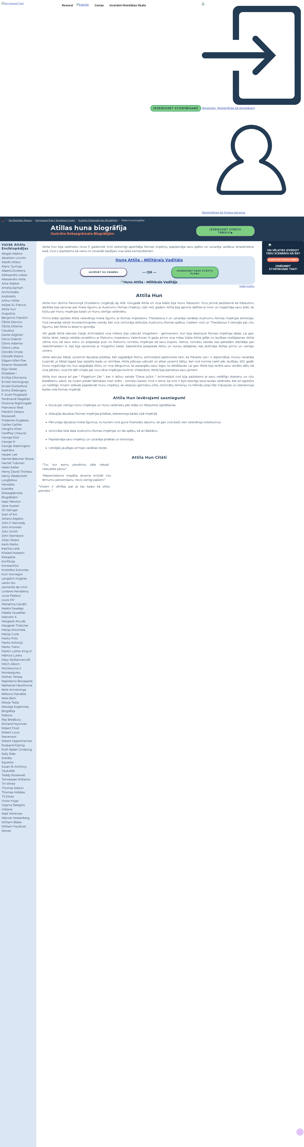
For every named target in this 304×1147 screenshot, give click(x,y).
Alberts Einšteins (13, 270)
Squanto (8, 762)
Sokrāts (7, 758)
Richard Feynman (14, 724)
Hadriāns (8, 450)
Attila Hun (9, 309)
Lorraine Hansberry (15, 591)
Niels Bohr (9, 698)
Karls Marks (10, 544)
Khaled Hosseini (13, 553)
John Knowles (12, 527)
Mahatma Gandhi (14, 604)
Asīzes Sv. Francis (14, 305)
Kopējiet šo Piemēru (103, 272)
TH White (8, 784)
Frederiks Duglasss (15, 420)
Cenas (99, 5)
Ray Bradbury (11, 719)
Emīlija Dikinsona (14, 377)
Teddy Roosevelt (13, 775)
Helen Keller (10, 467)
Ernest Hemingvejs (15, 382)
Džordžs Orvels (12, 352)
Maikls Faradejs (13, 608)
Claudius (8, 330)
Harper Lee (9, 454)
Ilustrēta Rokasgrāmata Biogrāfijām (98, 220)
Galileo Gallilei (12, 424)
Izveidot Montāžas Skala (128, 5)
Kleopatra (8, 557)
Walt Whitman (12, 813)
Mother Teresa (12, 677)
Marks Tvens (10, 647)
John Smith (10, 531)
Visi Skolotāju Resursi (20, 220)
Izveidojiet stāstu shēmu (283, 260)
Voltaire (7, 809)
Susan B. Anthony (14, 766)
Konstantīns (10, 565)
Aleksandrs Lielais (14, 275)
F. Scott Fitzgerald (14, 394)
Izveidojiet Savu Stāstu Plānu (195, 272)
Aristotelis (9, 296)
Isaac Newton (11, 501)
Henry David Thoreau (17, 471)
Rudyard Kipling (13, 745)
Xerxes (6, 831)
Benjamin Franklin (15, 318)
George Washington (16, 446)
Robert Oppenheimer (17, 741)
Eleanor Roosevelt (14, 365)
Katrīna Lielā (10, 548)
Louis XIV (8, 600)
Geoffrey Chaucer (14, 433)
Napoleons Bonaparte (17, 681)
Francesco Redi (12, 407)
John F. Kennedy (13, 523)
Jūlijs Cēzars (10, 540)
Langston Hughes (14, 578)
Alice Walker (10, 283)
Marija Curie (10, 634)
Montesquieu (11, 672)
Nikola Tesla (10, 702)
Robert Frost (10, 728)
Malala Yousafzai (13, 613)
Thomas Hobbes (13, 792)
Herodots (8, 484)
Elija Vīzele (9, 369)
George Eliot (10, 437)
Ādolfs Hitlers (11, 262)
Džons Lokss (10, 347)
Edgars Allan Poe (14, 360)
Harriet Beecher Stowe (18, 459)
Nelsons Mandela (14, 694)
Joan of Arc (9, 514)
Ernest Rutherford (14, 386)
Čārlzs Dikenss (12, 326)
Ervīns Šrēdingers (14, 390)
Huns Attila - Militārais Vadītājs (149, 260)
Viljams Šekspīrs (13, 805)
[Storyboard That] (13, 3)
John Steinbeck (13, 536)
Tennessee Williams (16, 779)
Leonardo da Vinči (14, 587)
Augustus (8, 313)
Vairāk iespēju (246, 286)
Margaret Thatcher (15, 625)
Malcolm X (9, 617)
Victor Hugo (10, 801)
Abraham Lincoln (14, 258)
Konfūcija (8, 561)
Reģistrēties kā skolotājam (235, 108)
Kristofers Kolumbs (15, 570)
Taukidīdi (8, 771)
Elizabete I (9, 373)
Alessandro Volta (13, 279)
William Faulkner (14, 826)
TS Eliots (8, 796)
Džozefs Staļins (12, 356)
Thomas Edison (13, 788)
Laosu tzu (8, 583)
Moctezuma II (11, 668)
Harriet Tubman (13, 463)
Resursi (67, 5)
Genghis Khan (12, 429)
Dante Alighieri (12, 335)
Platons (7, 715)
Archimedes (10, 292)
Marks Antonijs (12, 642)
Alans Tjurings (12, 266)
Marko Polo (10, 638)
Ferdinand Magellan (16, 399)
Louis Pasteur (11, 595)
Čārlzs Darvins (12, 322)
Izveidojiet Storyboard (175, 108)
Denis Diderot (11, 339)
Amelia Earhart (12, 288)
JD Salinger (10, 510)
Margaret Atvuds (13, 621)
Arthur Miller (10, 300)
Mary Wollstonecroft (16, 660)
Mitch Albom (11, 664)
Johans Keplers (12, 518)
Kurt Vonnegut (12, 574)
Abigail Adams (12, 253)
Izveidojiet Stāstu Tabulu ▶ (225, 231)
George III (8, 442)
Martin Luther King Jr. (17, 651)
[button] (83, 5)
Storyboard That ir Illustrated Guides (55, 220)
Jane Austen (10, 506)
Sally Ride (9, 754)
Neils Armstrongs (14, 689)
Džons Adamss (12, 343)
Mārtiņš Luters (12, 655)
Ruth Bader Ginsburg (17, 749)
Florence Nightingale (17, 403)
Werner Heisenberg (15, 818)
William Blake (12, 822)
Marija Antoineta (13, 630)
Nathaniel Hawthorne (17, 685)
